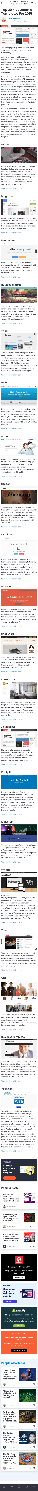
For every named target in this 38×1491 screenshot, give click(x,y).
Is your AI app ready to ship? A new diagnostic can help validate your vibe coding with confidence (10, 1378)
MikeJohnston (14, 19)
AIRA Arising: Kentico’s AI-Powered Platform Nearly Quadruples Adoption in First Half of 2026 (11, 1200)
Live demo (18, 188)
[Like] (36, 3)
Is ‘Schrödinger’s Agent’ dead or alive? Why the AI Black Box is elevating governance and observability (10, 1220)
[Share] (32, 3)
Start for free (10, 1301)
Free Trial (19, 1325)
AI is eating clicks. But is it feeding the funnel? (9, 1394)
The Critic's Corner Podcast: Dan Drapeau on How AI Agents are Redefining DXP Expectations (9, 1441)
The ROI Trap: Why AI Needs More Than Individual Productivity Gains (9, 1459)
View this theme (7, 188)
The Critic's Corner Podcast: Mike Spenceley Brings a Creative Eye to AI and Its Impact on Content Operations (11, 1240)
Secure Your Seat (19, 1350)
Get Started (9, 1178)
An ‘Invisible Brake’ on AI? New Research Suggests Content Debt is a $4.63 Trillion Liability (10, 1418)
